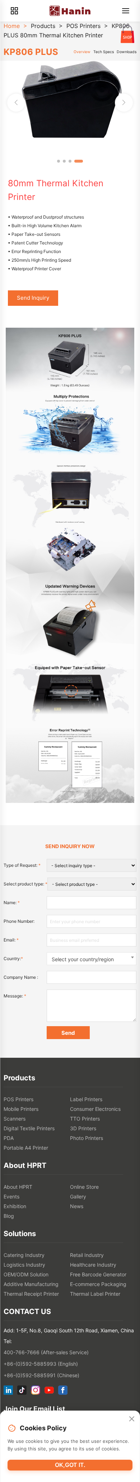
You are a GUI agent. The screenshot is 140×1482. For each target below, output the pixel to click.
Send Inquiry (33, 297)
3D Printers (83, 1128)
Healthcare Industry (93, 1265)
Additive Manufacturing (31, 1284)
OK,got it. (70, 1464)
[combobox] (91, 958)
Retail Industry (87, 1255)
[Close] (131, 1419)
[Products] (14, 11)
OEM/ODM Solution (26, 1274)
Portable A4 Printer (26, 1148)
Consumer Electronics (95, 1109)
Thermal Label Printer (95, 1294)
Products (43, 25)
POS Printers (83, 25)
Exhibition (15, 1206)
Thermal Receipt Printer (31, 1294)
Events (11, 1196)
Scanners (14, 1119)
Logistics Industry (24, 1265)
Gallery (78, 1196)
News (76, 1206)
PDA (9, 1138)
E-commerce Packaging (98, 1284)
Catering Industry (24, 1255)
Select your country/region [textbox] (83, 959)
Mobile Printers (21, 1109)
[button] (124, 103)
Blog (9, 1216)
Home (12, 25)
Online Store (84, 1187)
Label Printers (86, 1099)
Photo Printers (86, 1138)
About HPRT (18, 1187)
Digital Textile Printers (29, 1128)
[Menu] (126, 11)
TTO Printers (85, 1119)
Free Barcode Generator (98, 1274)
